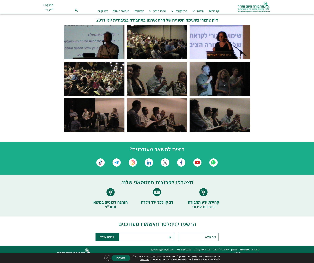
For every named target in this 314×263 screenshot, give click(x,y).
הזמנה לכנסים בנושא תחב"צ (110, 204)
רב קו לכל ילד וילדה (157, 202)
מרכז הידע (159, 11)
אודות (200, 11)
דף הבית (214, 11)
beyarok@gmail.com (162, 249)
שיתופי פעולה (121, 11)
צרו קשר (103, 11)
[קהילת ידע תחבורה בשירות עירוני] (203, 192)
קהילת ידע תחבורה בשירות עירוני (203, 204)
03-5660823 (184, 249)
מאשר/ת (120, 257)
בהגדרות (144, 259)
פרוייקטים (181, 11)
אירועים (139, 11)
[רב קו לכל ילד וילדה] (157, 192)
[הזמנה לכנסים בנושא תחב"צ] (110, 192)
